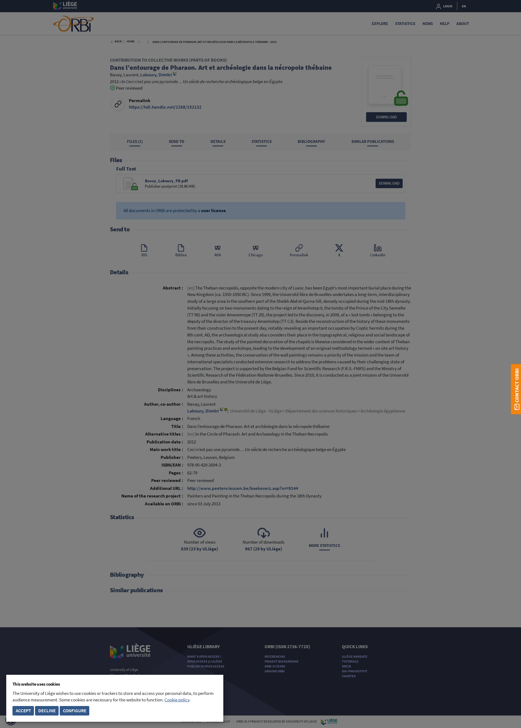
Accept (23, 711)
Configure (74, 711)
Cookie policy (176, 700)
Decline (47, 711)
